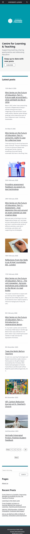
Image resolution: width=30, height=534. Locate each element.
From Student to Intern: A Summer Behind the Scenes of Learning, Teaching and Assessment (14, 505)
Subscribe (9, 65)
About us (5, 483)
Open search (27, 2)
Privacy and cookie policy (17, 531)
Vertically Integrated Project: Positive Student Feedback (15, 437)
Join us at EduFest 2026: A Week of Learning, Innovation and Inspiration (14, 515)
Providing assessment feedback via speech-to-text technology (15, 186)
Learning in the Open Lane (11, 501)
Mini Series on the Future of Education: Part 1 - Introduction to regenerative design (16, 321)
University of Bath (15, 2)
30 (25, 449)
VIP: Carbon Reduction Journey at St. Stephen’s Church (15, 404)
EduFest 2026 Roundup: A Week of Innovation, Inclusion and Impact (13, 510)
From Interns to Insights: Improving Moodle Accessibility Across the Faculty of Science (14, 496)
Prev (7, 449)
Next (16, 457)
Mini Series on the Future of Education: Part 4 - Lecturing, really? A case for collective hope (16, 136)
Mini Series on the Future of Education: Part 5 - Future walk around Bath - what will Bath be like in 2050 (16, 97)
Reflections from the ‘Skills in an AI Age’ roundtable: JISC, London (16, 262)
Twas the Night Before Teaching (15, 352)
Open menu (3, 2)
